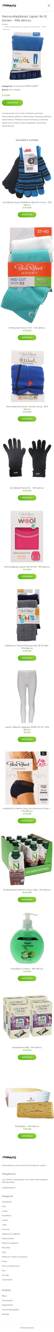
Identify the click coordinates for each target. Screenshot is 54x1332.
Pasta (4, 1261)
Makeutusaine (8, 1238)
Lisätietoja (12, 103)
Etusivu (5, 24)
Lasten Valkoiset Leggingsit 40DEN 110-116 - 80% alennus (27, 728)
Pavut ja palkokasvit (10, 1266)
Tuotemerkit (18, 86)
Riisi (3, 1270)
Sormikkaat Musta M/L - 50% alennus (27, 488)
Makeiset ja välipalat (11, 1234)
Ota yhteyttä (7, 1300)
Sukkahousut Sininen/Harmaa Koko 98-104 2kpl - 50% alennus (27, 646)
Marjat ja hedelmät (10, 1243)
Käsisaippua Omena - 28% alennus (27, 968)
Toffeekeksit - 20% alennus (27, 1126)
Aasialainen (7, 1202)
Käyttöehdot (7, 1305)
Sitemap (5, 1314)
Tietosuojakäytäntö (10, 1309)
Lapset (5, 1220)
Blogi (4, 1296)
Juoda (4, 1211)
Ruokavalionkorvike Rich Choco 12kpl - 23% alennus (27, 890)
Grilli (4, 1206)
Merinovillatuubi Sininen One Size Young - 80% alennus (27, 407)
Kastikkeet (6, 1215)
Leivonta (5, 1229)
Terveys (5, 1275)
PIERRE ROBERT (31, 86)
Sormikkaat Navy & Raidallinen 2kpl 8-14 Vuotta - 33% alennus (27, 203)
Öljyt (4, 1252)
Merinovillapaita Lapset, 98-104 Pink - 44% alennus (27, 567)
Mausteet (6, 1247)
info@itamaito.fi (9, 1187)
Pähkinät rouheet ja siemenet (14, 1257)
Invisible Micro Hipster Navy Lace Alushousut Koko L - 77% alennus (27, 809)
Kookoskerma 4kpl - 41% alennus (27, 1047)
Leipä (4, 1225)
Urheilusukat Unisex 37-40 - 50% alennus (27, 328)
